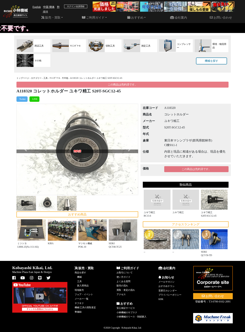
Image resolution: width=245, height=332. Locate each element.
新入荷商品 (83, 285)
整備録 (78, 312)
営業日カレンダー (167, 290)
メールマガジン (166, 281)
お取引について (125, 272)
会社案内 (180, 17)
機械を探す (211, 60)
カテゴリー (36, 78)
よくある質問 (123, 281)
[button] (25, 149)
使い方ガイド (123, 277)
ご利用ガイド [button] (95, 17)
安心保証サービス (126, 308)
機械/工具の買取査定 (85, 307)
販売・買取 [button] (52, 17)
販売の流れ (122, 285)
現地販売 (79, 290)
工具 (45, 78)
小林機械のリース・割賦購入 (131, 316)
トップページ (22, 78)
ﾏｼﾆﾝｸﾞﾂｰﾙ (55, 78)
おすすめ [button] (136, 17)
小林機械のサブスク (127, 312)
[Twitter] (22, 99)
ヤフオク (79, 303)
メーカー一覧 (81, 298)
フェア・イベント (84, 294)
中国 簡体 (49, 7)
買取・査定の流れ (126, 290)
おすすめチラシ (166, 286)
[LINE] (34, 99)
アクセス (121, 294)
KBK (160, 299)
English (37, 7)
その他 (65, 78)
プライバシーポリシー (169, 294)
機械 (79, 277)
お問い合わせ (222, 17)
